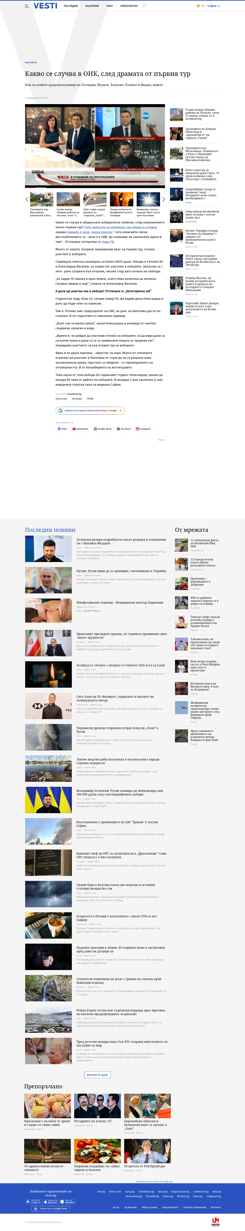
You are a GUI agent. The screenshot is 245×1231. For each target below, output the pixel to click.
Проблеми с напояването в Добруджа (200, 581)
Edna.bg (197, 1196)
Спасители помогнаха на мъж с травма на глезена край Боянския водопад (118, 981)
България (92, 6)
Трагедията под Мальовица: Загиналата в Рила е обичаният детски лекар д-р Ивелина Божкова (202, 154)
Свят (109, 6)
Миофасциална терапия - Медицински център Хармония (119, 602)
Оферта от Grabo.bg (85, 607)
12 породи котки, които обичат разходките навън (202, 562)
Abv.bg (101, 1191)
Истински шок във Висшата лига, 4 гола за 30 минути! (204, 686)
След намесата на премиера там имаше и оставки (120, 227)
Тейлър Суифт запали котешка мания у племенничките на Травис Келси (205, 621)
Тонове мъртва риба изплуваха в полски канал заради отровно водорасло (117, 761)
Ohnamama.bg (134, 1196)
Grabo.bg (168, 1196)
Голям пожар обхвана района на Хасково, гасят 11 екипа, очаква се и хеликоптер (202, 114)
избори (77, 398)
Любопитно (129, 6)
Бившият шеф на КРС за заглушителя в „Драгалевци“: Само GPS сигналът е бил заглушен (121, 855)
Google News (105, 429)
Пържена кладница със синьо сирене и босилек (97, 1168)
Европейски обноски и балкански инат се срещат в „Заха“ (145, 1124)
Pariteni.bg (183, 1196)
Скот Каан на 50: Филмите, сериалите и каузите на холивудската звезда (115, 698)
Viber (64, 429)
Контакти (215, 1207)
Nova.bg (162, 1191)
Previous (26, 206)
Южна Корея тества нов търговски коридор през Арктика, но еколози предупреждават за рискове (121, 1012)
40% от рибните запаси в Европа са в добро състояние (204, 601)
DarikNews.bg (146, 1191)
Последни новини (50, 529)
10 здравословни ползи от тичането (43, 1168)
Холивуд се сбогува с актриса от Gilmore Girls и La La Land (120, 665)
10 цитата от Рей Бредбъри (144, 1166)
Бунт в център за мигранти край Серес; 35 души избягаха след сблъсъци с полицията (202, 174)
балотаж (62, 398)
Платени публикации (194, 1207)
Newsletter (82, 429)
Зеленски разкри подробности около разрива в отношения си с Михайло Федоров (121, 541)
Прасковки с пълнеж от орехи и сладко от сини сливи (47, 1123)
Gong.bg (129, 1191)
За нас (116, 1207)
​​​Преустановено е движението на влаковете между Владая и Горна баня (204, 735)
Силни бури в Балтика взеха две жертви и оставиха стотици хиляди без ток (115, 886)
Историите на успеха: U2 (93, 1121)
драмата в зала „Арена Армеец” (90, 232)
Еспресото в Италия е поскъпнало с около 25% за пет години (116, 918)
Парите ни (81, 924)
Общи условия (149, 1207)
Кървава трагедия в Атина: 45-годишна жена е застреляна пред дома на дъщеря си (120, 949)
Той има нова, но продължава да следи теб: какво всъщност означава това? (205, 643)
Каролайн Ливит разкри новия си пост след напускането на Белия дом (202, 307)
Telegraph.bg (213, 1196)
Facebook (126, 429)
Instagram (145, 429)
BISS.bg (216, 1191)
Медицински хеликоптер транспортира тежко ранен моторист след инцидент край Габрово (204, 710)
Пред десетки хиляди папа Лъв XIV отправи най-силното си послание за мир (121, 1043)
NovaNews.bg (74, 394)
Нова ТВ (107, 242)
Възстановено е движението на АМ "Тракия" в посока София (117, 824)
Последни (71, 6)
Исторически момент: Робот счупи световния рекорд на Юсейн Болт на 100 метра (203, 260)
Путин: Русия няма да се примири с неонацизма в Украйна (121, 571)
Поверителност (170, 1207)
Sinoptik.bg (152, 1196)
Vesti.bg (45, 6)
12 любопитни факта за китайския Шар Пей (204, 543)
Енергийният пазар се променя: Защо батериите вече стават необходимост (201, 193)
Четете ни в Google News (53, 1208)
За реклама (130, 1207)
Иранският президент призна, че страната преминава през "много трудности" (121, 635)
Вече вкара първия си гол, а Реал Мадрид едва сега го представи (205, 665)
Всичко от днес (97, 1074)
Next (163, 206)
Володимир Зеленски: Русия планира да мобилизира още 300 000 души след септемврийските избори (119, 792)
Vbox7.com (115, 1191)
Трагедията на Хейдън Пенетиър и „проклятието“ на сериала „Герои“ (201, 133)
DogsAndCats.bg (180, 1191)
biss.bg (188, 202)
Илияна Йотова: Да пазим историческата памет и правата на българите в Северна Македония (200, 284)
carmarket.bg (191, 221)
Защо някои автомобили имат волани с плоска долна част (202, 214)
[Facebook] (220, 1211)
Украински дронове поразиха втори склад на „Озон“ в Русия (117, 730)
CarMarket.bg (201, 1191)
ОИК (91, 398)
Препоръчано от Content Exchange (152, 1181)
